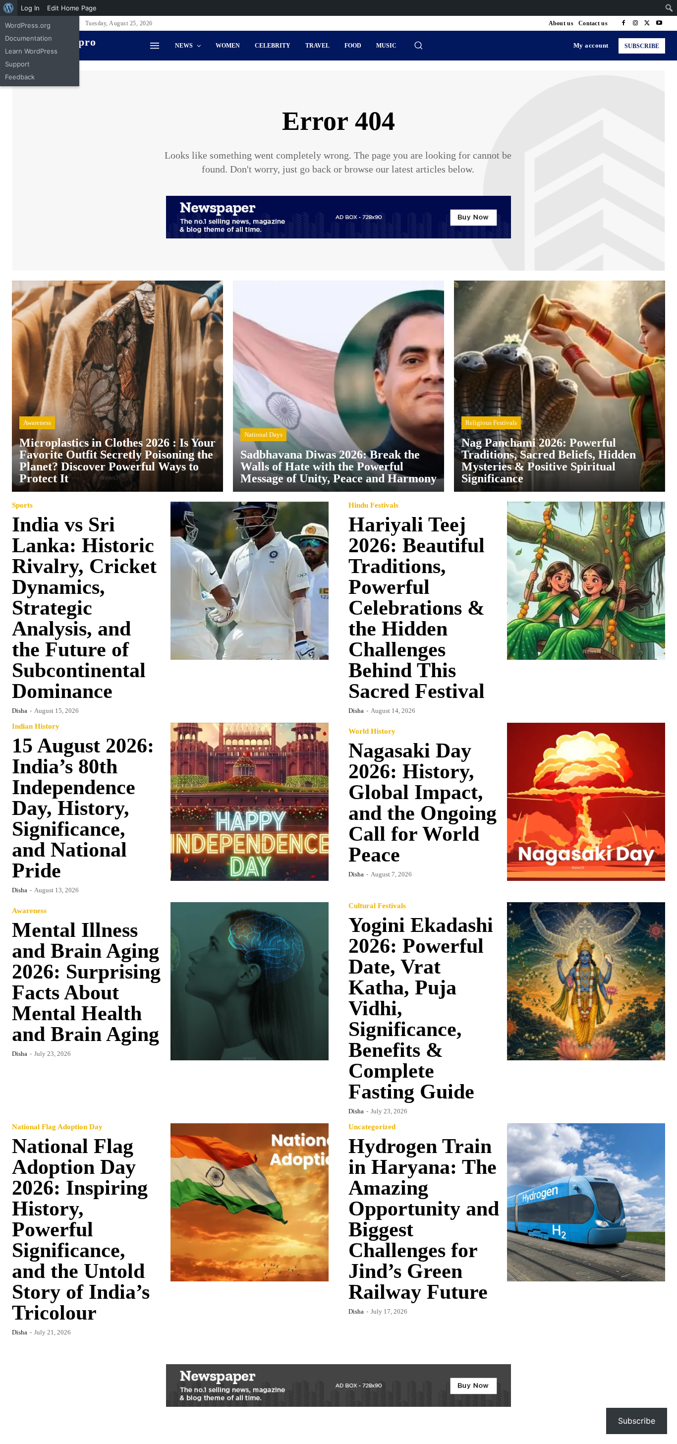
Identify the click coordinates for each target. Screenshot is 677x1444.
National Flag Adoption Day (57, 1127)
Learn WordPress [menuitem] (31, 51)
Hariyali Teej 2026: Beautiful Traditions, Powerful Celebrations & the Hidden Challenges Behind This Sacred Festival (416, 607)
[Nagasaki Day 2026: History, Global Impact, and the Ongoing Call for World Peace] (586, 802)
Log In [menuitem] (30, 8)
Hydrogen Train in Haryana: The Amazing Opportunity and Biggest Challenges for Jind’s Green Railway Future (423, 1219)
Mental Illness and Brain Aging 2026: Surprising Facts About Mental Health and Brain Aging (86, 982)
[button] (418, 45)
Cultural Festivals (377, 906)
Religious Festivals (491, 422)
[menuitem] (8, 8)
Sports (22, 505)
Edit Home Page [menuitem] (72, 8)
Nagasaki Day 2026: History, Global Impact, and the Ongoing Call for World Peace (422, 802)
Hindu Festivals (373, 505)
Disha (19, 710)
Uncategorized (371, 1127)
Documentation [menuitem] (28, 38)
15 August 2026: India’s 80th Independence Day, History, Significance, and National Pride (83, 808)
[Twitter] (647, 23)
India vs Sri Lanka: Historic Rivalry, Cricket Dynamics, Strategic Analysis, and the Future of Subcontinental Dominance (84, 607)
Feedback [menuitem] (20, 77)
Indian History (35, 726)
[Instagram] (635, 23)
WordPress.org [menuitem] (28, 25)
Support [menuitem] (17, 64)
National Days (263, 434)
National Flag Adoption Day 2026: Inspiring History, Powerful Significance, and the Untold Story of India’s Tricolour (81, 1229)
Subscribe (636, 1421)
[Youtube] (659, 23)
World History (371, 731)
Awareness (37, 422)
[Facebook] (623, 23)
